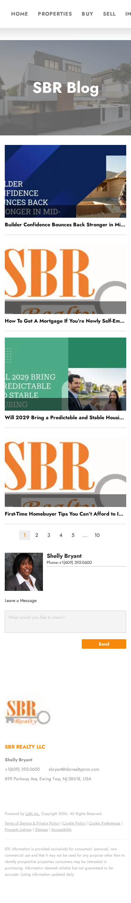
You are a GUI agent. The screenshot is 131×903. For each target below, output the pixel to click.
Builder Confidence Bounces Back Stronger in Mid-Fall (65, 224)
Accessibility (62, 829)
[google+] (60, 793)
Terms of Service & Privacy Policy (32, 823)
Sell (109, 13)
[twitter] (22, 793)
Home (19, 13)
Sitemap (41, 829)
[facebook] (9, 793)
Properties (55, 13)
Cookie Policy (74, 823)
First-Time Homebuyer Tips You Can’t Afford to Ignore (65, 513)
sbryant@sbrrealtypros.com (74, 769)
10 (97, 535)
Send (104, 644)
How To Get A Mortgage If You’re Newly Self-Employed (65, 321)
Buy (87, 13)
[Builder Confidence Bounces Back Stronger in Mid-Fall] (65, 181)
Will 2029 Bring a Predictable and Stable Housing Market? (65, 417)
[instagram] (35, 793)
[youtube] (47, 793)
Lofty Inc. (32, 814)
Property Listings (18, 829)
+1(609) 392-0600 (75, 562)
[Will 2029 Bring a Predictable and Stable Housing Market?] (65, 374)
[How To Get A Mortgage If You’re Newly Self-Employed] (65, 277)
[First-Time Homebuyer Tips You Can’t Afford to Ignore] (65, 470)
